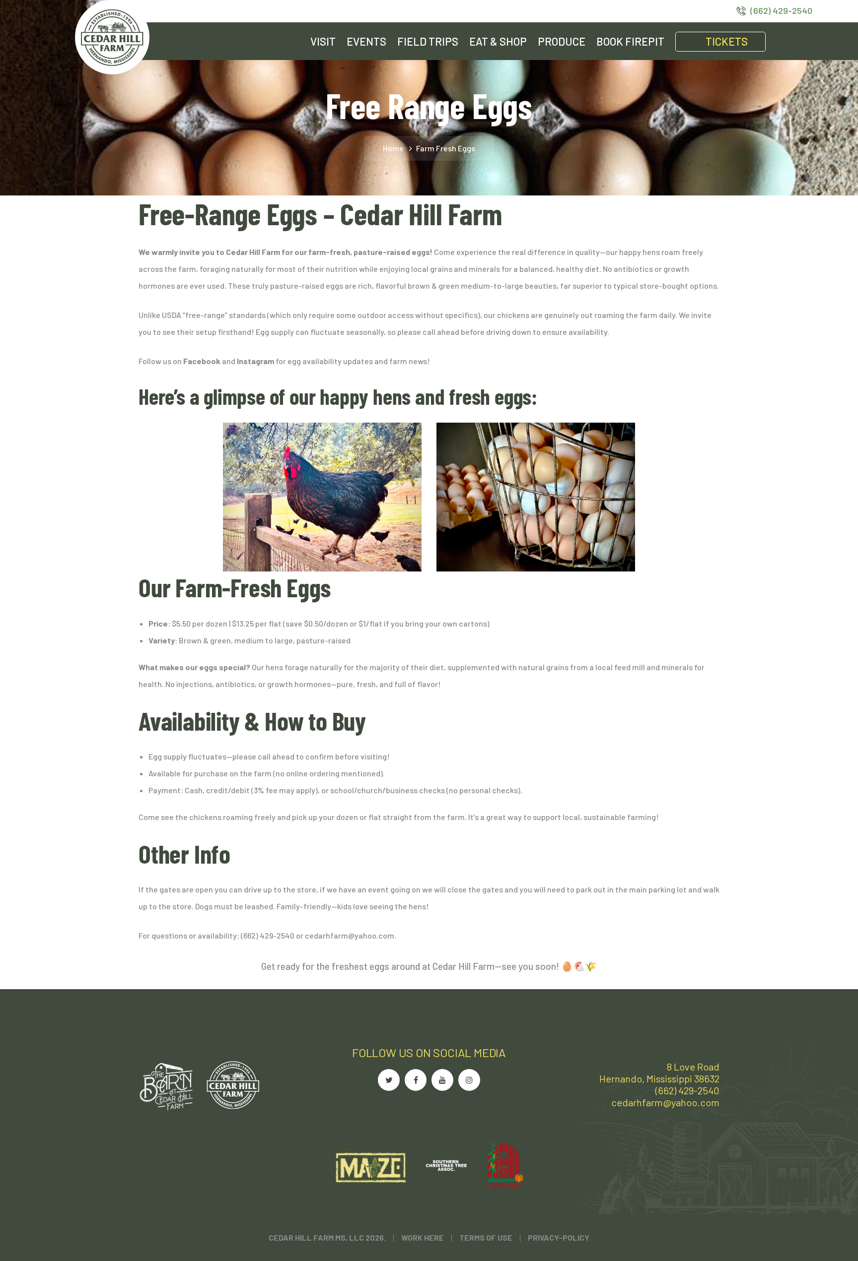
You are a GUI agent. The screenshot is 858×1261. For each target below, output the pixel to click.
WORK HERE (422, 1237)
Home (393, 148)
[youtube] (442, 1080)
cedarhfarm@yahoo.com (665, 1102)
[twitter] (389, 1080)
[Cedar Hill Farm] (112, 36)
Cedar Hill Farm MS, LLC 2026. (327, 1237)
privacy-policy (558, 1237)
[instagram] (469, 1080)
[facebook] (416, 1080)
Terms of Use (485, 1237)
